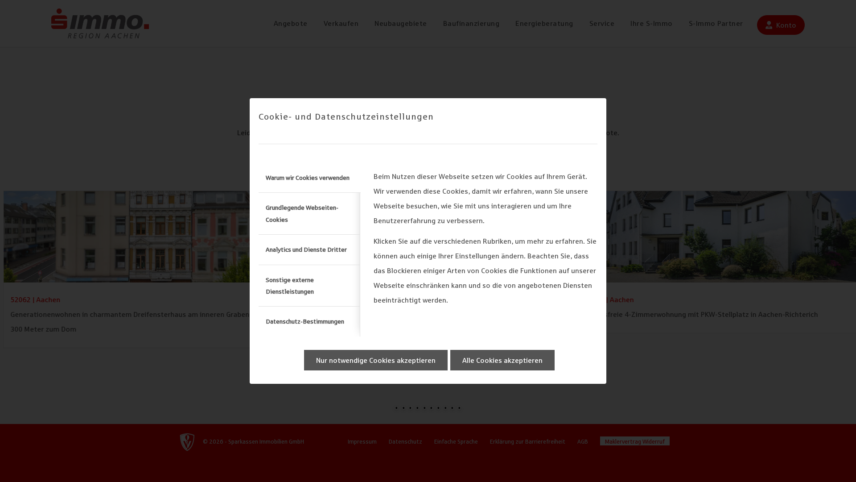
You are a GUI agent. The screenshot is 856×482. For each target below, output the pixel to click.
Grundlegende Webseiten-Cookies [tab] (302, 213)
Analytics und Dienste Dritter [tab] (306, 249)
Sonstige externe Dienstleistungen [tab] (290, 285)
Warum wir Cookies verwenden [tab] (308, 177)
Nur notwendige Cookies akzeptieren (376, 360)
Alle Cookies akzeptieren (502, 360)
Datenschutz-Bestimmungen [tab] (305, 321)
